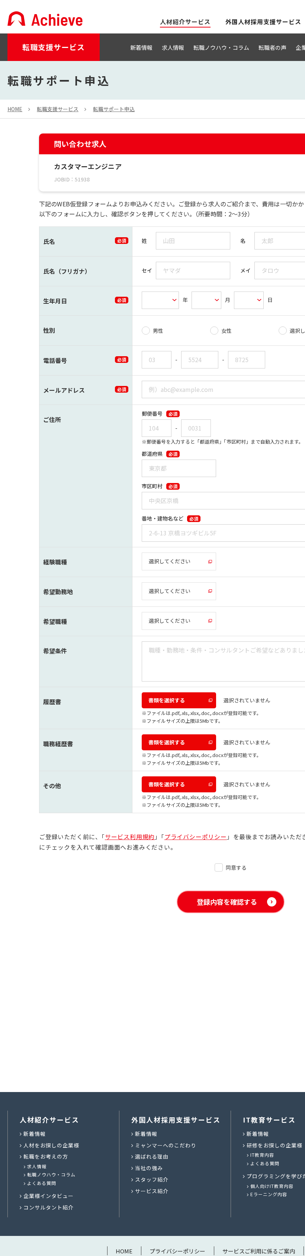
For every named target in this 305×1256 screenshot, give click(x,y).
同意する (236, 867)
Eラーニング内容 (268, 1194)
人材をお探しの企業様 (51, 1145)
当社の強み (149, 1168)
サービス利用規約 (130, 836)
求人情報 (173, 47)
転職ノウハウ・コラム (221, 47)
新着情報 (141, 47)
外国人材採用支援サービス (263, 21)
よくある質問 (41, 1183)
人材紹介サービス (49, 1119)
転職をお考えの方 (45, 1156)
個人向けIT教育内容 (271, 1186)
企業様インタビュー (48, 1195)
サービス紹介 (151, 1191)
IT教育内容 (262, 1155)
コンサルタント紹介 (48, 1207)
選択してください (169, 561)
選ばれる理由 (151, 1156)
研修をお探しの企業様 (274, 1145)
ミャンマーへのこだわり (165, 1145)
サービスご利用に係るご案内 (258, 1251)
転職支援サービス (53, 47)
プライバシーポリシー (195, 836)
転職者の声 (272, 47)
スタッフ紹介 (151, 1179)
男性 (158, 330)
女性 (226, 330)
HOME (124, 1251)
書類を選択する (166, 700)
